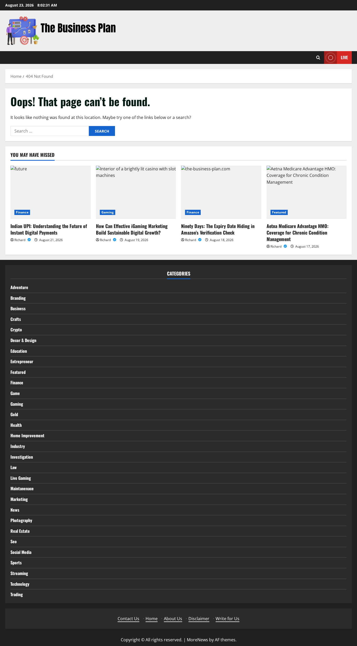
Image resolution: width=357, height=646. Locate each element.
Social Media (20, 552)
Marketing (19, 499)
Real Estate (20, 531)
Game (15, 393)
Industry (17, 446)
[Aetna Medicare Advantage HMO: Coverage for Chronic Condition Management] (307, 192)
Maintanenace (22, 488)
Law (13, 467)
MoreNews (197, 640)
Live (344, 57)
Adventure (19, 287)
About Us (173, 618)
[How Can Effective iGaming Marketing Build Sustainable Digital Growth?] (136, 192)
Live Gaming (20, 478)
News (14, 510)
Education (18, 351)
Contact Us (128, 618)
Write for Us (227, 618)
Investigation (21, 457)
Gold (14, 414)
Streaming (19, 573)
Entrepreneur (21, 361)
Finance (22, 212)
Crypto (16, 329)
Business (18, 308)
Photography (21, 520)
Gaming (107, 212)
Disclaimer (198, 618)
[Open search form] (318, 57)
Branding (18, 298)
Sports (16, 562)
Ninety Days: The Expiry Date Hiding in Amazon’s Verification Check (218, 229)
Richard (20, 240)
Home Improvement (27, 435)
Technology (19, 584)
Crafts (15, 319)
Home (152, 618)
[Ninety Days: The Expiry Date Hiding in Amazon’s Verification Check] (221, 192)
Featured (279, 212)
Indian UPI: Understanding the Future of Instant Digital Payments (48, 229)
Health (16, 425)
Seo (13, 541)
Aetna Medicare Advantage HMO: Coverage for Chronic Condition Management (298, 232)
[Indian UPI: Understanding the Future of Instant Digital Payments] (50, 192)
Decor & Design (23, 340)
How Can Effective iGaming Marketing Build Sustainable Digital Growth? (132, 229)
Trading (16, 594)
